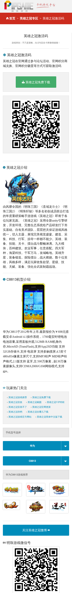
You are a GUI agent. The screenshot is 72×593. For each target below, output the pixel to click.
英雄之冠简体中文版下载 (49, 416)
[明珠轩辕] (35, 489)
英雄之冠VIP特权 (55, 402)
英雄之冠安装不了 (17, 407)
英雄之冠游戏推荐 (17, 397)
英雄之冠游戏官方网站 (19, 416)
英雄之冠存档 (15, 411)
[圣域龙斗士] (35, 506)
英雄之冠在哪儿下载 (37, 411)
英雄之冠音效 (15, 402)
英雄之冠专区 (29, 18)
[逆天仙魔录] (59, 506)
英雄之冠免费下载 (38, 82)
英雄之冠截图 (34, 402)
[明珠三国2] (11, 505)
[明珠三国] (12, 489)
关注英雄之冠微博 (35, 530)
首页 (12, 18)
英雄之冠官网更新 (41, 407)
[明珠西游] (59, 489)
